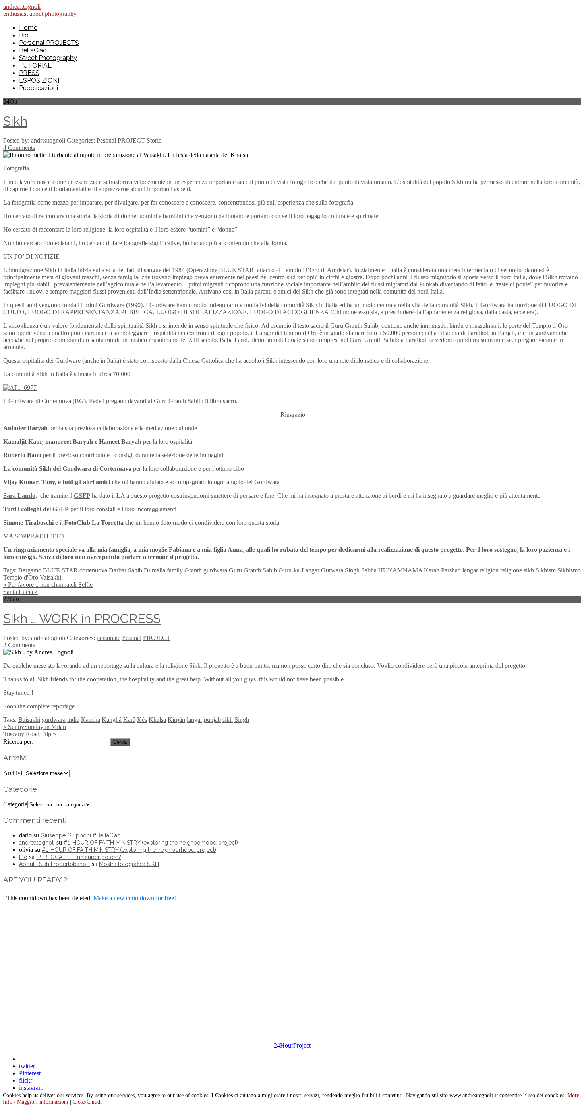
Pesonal (106, 140)
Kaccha (90, 719)
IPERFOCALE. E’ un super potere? (78, 857)
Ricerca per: (18, 741)
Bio (24, 35)
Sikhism (546, 570)
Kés (142, 719)
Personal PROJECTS (49, 42)
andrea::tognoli (22, 6)
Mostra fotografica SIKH (129, 864)
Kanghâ (112, 719)
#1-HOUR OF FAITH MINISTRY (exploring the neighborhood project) (151, 842)
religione (511, 570)
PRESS (29, 73)
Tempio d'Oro (20, 577)
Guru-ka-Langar (298, 570)
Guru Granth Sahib (253, 570)
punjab (212, 719)
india (73, 719)
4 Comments (19, 147)
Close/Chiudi (87, 1102)
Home (28, 27)
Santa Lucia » (20, 591)
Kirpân (176, 719)
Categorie (15, 804)
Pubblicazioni (38, 88)
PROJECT (131, 140)
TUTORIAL (35, 65)
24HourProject (292, 1045)
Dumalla (154, 570)
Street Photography (48, 58)
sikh (529, 570)
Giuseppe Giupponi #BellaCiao (81, 835)
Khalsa (157, 719)
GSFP (60, 509)
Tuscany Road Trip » (29, 734)
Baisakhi (29, 719)
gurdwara (215, 570)
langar (470, 570)
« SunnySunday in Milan (34, 726)
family (175, 570)
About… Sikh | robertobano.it (54, 864)
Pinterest (30, 1073)
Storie (154, 140)
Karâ (129, 719)
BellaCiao (33, 50)
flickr (25, 1080)
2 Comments (19, 645)
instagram (31, 1087)
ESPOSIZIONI (39, 80)
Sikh (15, 121)
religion (489, 570)
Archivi (12, 773)
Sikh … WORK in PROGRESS (82, 618)
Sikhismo (569, 570)
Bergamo (29, 570)
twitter (27, 1066)
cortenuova (93, 570)
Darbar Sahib (125, 570)
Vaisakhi (50, 577)
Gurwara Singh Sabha (349, 570)
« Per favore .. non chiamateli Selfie (48, 584)
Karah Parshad (442, 570)
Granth (193, 570)
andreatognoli (37, 842)
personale (108, 637)
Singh (241, 719)
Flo (23, 857)
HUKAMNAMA (400, 570)
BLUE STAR (60, 570)
